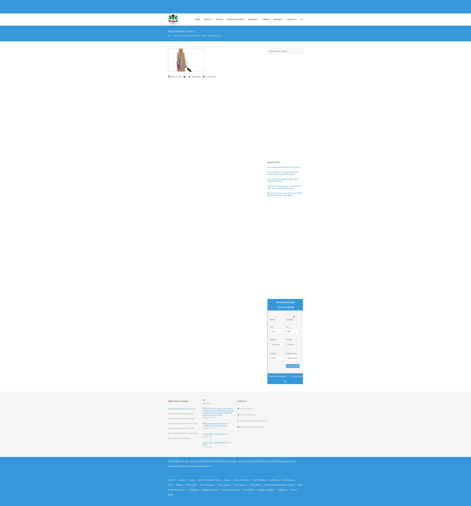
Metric (273, 319)
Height (272, 339)
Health (219, 19)
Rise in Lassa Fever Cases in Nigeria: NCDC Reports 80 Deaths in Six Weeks (284, 194)
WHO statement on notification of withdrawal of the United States (216, 424)
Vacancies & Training (265, 489)
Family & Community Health (209, 480)
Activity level (291, 353)
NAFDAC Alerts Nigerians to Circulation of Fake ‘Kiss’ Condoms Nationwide (284, 187)
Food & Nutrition (259, 480)
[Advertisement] (212, 6)
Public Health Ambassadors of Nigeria (279, 484)
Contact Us (291, 19)
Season (273, 353)
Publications (194, 489)
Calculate (293, 366)
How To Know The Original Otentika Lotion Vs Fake (190, 36)
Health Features (288, 480)
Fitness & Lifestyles (241, 480)
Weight (289, 339)
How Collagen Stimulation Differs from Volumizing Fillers (282, 180)
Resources (252, 19)
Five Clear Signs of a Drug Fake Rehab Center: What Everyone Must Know (282, 173)
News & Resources (207, 484)
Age (271, 327)
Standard (289, 319)
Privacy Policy (255, 484)
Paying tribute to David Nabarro (215, 434)
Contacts (182, 480)
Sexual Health (248, 489)
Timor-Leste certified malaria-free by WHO (217, 443)
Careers (265, 19)
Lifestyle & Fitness (235, 19)
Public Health (196, 77)
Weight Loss (282, 489)
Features (227, 480)
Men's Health (191, 484)
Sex (287, 327)
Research (278, 19)
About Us (207, 19)
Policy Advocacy (224, 484)
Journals (179, 484)
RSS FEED (207, 403)
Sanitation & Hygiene (210, 489)
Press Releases (240, 484)
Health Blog (274, 480)
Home (197, 19)
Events (191, 480)
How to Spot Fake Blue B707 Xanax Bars (283, 167)
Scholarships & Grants (231, 489)
